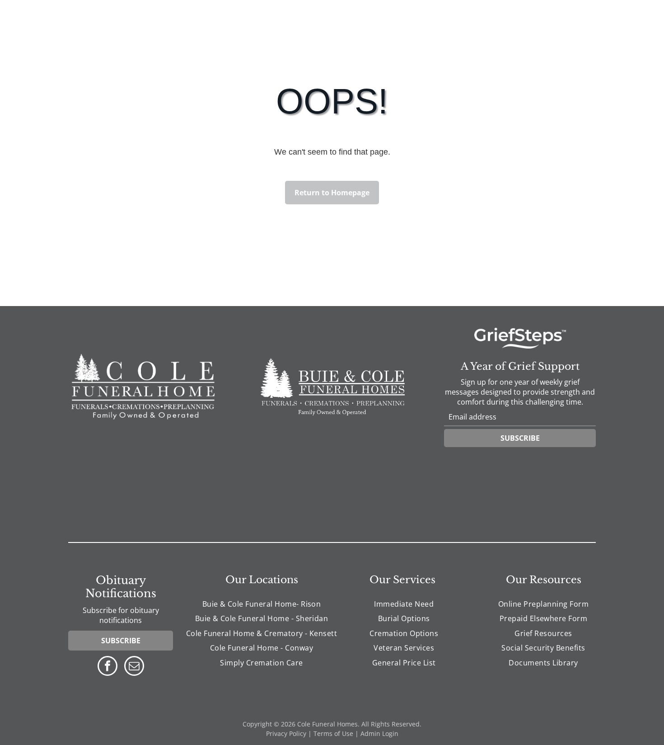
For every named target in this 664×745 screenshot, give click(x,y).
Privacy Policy (286, 733)
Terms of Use (333, 733)
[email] (134, 667)
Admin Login (379, 733)
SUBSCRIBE (520, 438)
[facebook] (107, 667)
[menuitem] (262, 604)
